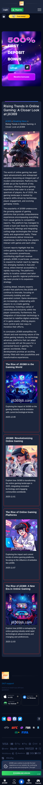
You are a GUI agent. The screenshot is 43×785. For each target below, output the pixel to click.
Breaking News (20, 121)
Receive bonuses (21, 77)
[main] (21, 781)
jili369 (8, 121)
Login (5, 10)
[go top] (39, 719)
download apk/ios (27, 773)
